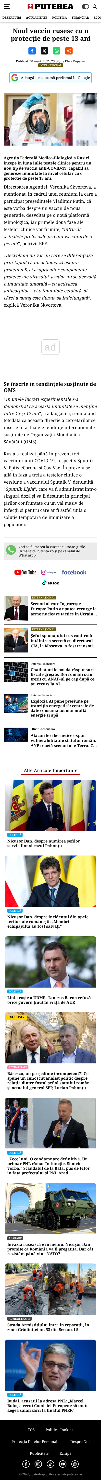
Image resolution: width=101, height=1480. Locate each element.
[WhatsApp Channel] (75, 1464)
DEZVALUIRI (11, 17)
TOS (31, 1429)
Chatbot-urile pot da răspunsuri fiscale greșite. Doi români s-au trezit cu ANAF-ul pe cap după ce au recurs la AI (62, 676)
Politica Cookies (59, 1429)
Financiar (80, 17)
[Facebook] (26, 1464)
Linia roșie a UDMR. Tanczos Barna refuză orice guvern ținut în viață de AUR (49, 1000)
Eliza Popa (73, 61)
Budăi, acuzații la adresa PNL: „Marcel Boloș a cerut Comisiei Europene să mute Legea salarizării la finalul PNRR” (47, 1406)
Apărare (15, 1238)
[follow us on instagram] (49, 573)
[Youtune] (62, 1464)
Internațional (50, 65)
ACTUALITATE (36, 17)
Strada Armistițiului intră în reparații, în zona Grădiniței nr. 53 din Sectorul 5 (48, 1327)
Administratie (19, 1318)
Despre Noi (80, 1441)
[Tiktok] (50, 1464)
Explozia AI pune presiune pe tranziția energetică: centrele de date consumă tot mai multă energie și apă (62, 708)
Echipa (65, 1453)
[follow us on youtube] (25, 573)
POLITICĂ (59, 17)
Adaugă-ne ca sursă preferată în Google (55, 77)
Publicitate (39, 1453)
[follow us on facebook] (74, 572)
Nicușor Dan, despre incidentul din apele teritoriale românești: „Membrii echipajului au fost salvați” (47, 922)
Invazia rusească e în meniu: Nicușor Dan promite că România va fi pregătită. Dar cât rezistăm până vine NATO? (50, 1249)
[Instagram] (38, 1464)
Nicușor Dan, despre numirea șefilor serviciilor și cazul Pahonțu (43, 843)
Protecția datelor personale (35, 1441)
